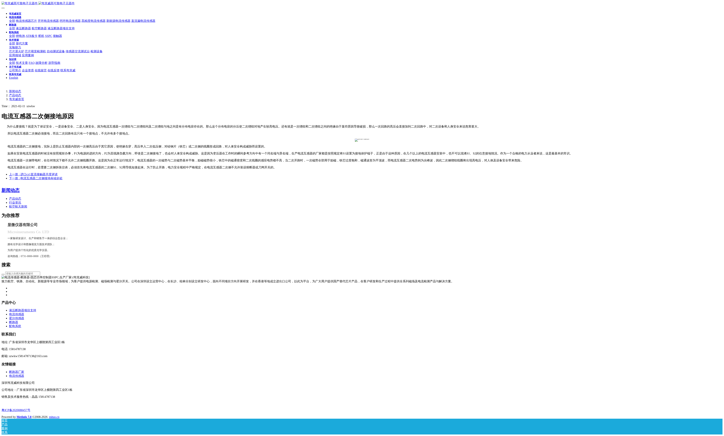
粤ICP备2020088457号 (16, 410)
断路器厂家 (16, 371)
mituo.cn (54, 416)
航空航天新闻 (18, 206)
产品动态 (15, 95)
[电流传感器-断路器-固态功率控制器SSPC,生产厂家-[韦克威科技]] (362, 3)
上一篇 (33, 174)
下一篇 (36, 178)
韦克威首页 (15, 13)
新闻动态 (15, 91)
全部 (12, 20)
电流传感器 (16, 375)
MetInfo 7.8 (24, 416)
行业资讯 (15, 202)
